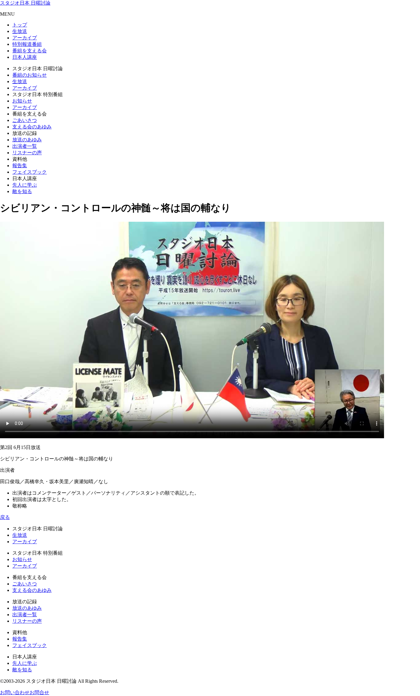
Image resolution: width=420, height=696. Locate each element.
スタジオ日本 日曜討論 (25, 3)
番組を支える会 (29, 50)
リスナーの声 (27, 152)
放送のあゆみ (27, 139)
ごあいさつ (24, 120)
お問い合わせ (15, 692)
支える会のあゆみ (32, 126)
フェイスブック (29, 172)
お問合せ (39, 692)
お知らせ (22, 100)
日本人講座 (24, 57)
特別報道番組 (27, 44)
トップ (19, 24)
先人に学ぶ (24, 185)
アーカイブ (24, 37)
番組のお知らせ (29, 75)
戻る (5, 517)
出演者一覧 (24, 146)
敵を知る (22, 191)
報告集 (19, 165)
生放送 (19, 31)
